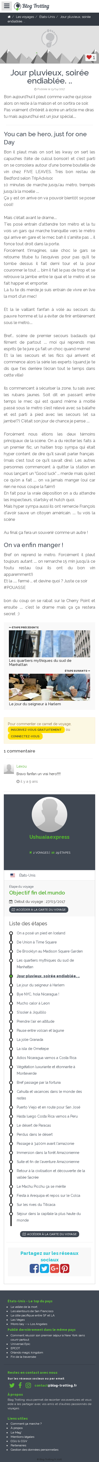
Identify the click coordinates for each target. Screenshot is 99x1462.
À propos (17, 1428)
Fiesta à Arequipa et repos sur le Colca (48, 1196)
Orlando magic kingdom (27, 1352)
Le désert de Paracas (34, 1125)
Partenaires (18, 1445)
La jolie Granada (30, 1040)
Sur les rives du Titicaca (36, 1205)
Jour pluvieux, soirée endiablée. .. (48, 976)
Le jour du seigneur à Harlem (35, 704)
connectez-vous (25, 736)
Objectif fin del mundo (37, 892)
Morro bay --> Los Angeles (29, 1324)
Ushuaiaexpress (49, 837)
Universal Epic (20, 1344)
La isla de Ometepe (33, 1049)
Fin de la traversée (23, 1357)
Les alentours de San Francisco (32, 1311)
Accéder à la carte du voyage (41, 909)
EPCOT (15, 1348)
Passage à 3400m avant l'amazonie (45, 1144)
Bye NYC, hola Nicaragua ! (38, 994)
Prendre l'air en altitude (35, 1021)
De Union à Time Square (37, 942)
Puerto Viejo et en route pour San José (48, 1107)
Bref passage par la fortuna (39, 1082)
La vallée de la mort (24, 1307)
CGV (24, 1441)
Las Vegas (18, 1319)
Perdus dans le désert (35, 1134)
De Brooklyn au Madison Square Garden (50, 951)
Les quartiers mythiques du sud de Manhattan (40, 662)
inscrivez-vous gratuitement (36, 730)
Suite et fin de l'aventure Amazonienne (48, 1162)
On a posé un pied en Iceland (41, 933)
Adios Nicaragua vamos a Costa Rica (46, 1058)
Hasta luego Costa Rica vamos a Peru (47, 1116)
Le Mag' (16, 1432)
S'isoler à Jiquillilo (31, 1012)
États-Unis (27, 875)
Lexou (21, 766)
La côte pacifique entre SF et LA (33, 1315)
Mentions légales (22, 1437)
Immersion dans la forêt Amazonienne (48, 1153)
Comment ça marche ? (26, 1423)
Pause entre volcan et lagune (40, 1030)
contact (56, 1385)
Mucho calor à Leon (33, 1003)
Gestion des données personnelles (34, 1449)
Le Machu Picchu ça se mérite (41, 1186)
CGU (14, 1441)
